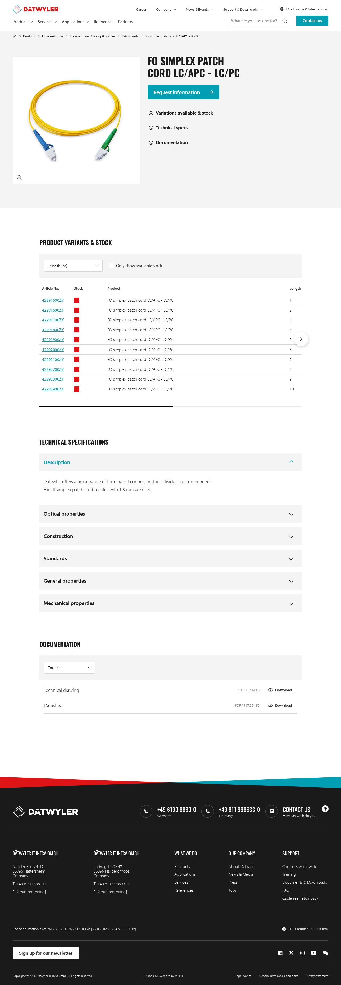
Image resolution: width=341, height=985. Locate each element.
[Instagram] (302, 953)
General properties (65, 580)
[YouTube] (313, 953)
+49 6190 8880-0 (31, 883)
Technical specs (172, 127)
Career (141, 9)
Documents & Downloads (304, 882)
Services (45, 21)
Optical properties (64, 513)
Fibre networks (52, 36)
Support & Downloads (240, 9)
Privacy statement (317, 976)
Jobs (233, 890)
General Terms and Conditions (278, 976)
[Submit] (284, 21)
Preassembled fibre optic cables (92, 36)
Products (20, 21)
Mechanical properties (69, 603)
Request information (177, 92)
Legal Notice (243, 976)
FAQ (285, 890)
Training (289, 874)
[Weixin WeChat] (325, 953)
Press (233, 882)
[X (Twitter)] (291, 953)
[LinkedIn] (280, 953)
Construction (58, 536)
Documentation (172, 142)
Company (164, 9)
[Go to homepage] (35, 7)
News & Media (241, 874)
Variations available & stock (184, 113)
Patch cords (130, 36)
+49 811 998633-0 (113, 883)
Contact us (312, 20)
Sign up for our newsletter (45, 953)
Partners (125, 21)
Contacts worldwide (299, 866)
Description (57, 462)
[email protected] (31, 891)
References (103, 21)
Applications (73, 21)
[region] (170, 347)
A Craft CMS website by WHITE (164, 976)
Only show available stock (139, 265)
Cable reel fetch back (300, 898)
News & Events (197, 9)
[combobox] (259, 21)
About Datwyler (242, 866)
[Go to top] (325, 809)
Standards (55, 558)
